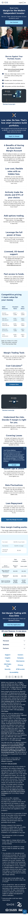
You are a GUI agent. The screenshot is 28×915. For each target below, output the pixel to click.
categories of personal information (14, 455)
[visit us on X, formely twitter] (12, 677)
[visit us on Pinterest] (21, 677)
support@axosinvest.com (14, 265)
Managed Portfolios (14, 620)
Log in (20, 2)
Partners (6, 648)
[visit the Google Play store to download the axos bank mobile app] (8, 635)
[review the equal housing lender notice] (11, 910)
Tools (7, 661)
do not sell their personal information (13, 458)
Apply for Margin (14, 136)
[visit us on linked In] (18, 677)
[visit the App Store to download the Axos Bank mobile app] (20, 635)
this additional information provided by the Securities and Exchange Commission (13, 791)
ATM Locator (20, 669)
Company (20, 658)
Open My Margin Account (14, 519)
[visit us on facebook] (6, 677)
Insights (7, 658)
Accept (14, 465)
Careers (20, 655)
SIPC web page (16, 740)
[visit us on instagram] (9, 677)
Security (8, 669)
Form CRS (4, 733)
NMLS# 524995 (12, 763)
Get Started (14, 22)
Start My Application (14, 624)
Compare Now (14, 384)
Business (6, 644)
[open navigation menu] (25, 3)
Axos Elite (19, 220)
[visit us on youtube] (15, 677)
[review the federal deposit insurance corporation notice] (21, 910)
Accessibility (14, 672)
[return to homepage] (5, 2)
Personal (6, 641)
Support (7, 655)
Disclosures (20, 661)
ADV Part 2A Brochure (14, 722)
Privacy (20, 665)
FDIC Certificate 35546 (7, 701)
